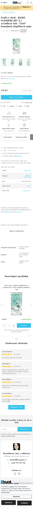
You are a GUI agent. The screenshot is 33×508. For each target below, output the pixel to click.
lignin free (19, 156)
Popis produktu (8, 137)
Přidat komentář (16, 231)
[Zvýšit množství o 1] (29, 90)
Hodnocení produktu (21, 137)
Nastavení (16, 496)
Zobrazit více (16, 407)
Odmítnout (8, 503)
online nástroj (5, 492)
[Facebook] (15, 474)
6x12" (29, 186)
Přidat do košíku (16, 97)
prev (1, 305)
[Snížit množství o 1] (24, 90)
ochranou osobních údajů (8, 436)
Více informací (11, 78)
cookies (11, 487)
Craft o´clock (28, 102)
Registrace (24, 2)
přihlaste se (8, 212)
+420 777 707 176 (18, 463)
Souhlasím (24, 503)
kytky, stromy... (27, 190)
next (31, 305)
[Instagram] (19, 474)
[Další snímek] (30, 46)
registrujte (19, 212)
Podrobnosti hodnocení (23, 30)
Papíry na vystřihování (27, 176)
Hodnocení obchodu (16, 343)
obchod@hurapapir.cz (18, 460)
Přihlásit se (25, 429)
